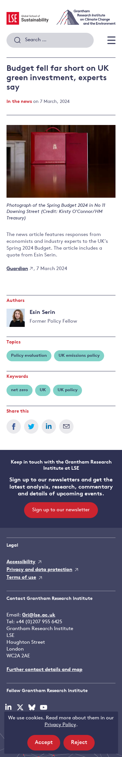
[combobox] (50, 40)
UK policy (67, 390)
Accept (47, 745)
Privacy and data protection (39, 569)
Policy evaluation (29, 356)
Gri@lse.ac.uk (38, 615)
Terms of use (21, 577)
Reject (83, 745)
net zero (19, 390)
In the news (19, 101)
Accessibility (21, 562)
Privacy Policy (60, 725)
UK (43, 390)
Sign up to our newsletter (61, 510)
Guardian (17, 269)
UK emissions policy (79, 356)
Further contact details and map (44, 669)
